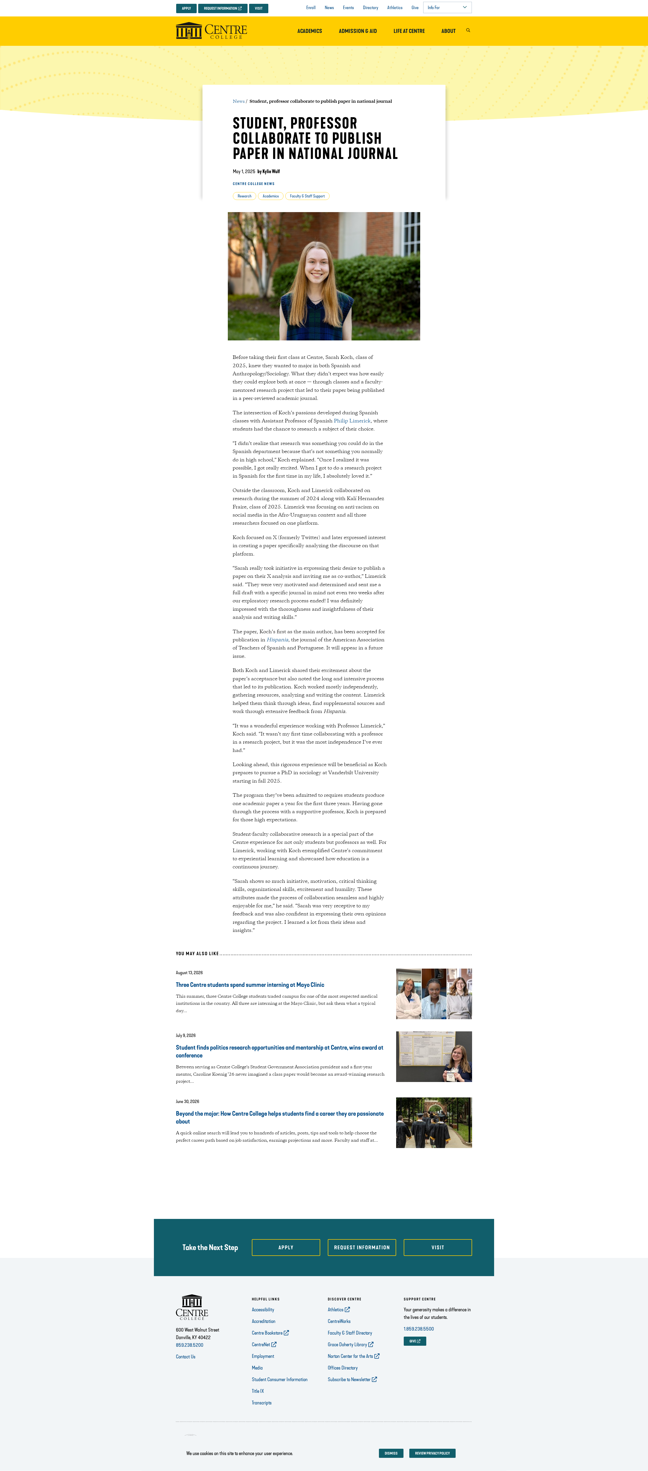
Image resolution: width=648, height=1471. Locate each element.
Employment (263, 1356)
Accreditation (263, 1321)
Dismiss (391, 1453)
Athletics (394, 7)
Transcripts (262, 1403)
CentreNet (261, 1344)
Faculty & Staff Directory (350, 1333)
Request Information (220, 8)
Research (244, 196)
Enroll (311, 7)
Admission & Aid (358, 31)
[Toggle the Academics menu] (310, 36)
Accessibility (263, 1309)
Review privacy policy (432, 1453)
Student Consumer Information (280, 1379)
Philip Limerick (352, 421)
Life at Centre (409, 31)
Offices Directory (343, 1368)
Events (348, 7)
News (329, 7)
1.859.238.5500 (419, 1329)
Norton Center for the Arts (350, 1356)
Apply (186, 8)
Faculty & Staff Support (307, 196)
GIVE (413, 1341)
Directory (370, 7)
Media (257, 1368)
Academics (309, 31)
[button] (468, 31)
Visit (258, 8)
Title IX (258, 1391)
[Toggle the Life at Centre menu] (409, 36)
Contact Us (185, 1357)
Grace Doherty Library (347, 1344)
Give (415, 7)
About (448, 31)
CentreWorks (339, 1321)
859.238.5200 (189, 1345)
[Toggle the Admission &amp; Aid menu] (358, 36)
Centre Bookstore (267, 1333)
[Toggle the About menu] (448, 36)
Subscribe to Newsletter (349, 1379)
